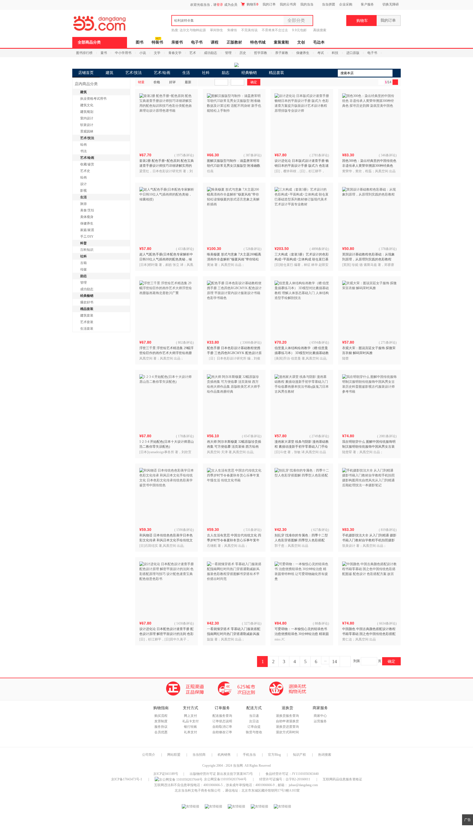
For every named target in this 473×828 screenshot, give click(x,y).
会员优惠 (161, 732)
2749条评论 (320, 436)
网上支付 (190, 716)
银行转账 (190, 727)
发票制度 (161, 721)
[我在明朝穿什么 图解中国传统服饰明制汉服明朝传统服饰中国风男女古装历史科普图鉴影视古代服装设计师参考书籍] (369, 401)
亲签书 (177, 42)
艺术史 (85, 171)
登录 (220, 5)
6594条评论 (320, 342)
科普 (83, 243)
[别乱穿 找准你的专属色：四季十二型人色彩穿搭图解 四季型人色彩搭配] (302, 495)
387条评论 (253, 155)
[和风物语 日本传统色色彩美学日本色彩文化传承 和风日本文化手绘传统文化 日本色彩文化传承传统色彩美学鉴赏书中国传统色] (166, 495)
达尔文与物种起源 (193, 30)
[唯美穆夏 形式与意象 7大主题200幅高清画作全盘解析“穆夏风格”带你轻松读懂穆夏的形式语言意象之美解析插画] (234, 214)
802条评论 (185, 342)
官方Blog (274, 755)
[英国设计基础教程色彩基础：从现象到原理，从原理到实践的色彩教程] (369, 214)
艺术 (192, 53)
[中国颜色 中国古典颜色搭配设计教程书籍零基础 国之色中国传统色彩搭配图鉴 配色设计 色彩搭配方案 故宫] (369, 589)
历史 (243, 53)
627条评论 (320, 530)
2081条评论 (387, 436)
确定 (391, 661)
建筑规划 (86, 112)
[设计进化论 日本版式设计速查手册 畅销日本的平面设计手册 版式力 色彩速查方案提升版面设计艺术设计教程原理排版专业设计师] (302, 120)
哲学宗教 (260, 53)
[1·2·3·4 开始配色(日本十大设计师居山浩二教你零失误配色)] (166, 401)
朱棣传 (232, 30)
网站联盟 (173, 755)
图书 (139, 42)
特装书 (157, 42)
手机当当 (249, 755)
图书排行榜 (84, 53)
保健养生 (302, 53)
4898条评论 (320, 249)
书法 (83, 151)
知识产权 (300, 755)
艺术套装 (86, 322)
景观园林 (86, 131)
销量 (141, 82)
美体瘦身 (86, 217)
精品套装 (276, 73)
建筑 (109, 73)
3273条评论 (252, 623)
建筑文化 (86, 105)
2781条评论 (320, 155)
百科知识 (86, 250)
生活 (186, 73)
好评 (172, 82)
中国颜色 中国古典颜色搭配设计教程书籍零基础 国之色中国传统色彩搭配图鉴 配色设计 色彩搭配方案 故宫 (369, 634)
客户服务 (367, 4)
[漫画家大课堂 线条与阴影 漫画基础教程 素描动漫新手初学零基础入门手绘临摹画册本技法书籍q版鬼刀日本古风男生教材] (302, 401)
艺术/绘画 (162, 73)
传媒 (83, 269)
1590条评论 (184, 530)
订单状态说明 (222, 721)
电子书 (197, 42)
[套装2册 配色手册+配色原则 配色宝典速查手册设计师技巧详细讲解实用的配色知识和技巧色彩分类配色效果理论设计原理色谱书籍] (166, 120)
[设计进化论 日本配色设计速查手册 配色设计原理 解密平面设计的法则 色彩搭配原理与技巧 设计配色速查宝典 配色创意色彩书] (166, 589)
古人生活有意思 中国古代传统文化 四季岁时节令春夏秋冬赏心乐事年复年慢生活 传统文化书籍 (234, 540)
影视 (83, 190)
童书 (103, 53)
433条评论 (185, 249)
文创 (301, 42)
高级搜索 (319, 30)
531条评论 (253, 530)
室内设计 (86, 118)
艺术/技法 (133, 73)
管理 (228, 53)
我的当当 (306, 4)
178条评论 (185, 436)
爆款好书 (86, 302)
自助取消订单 (222, 727)
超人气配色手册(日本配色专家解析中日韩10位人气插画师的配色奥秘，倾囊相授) (166, 259)
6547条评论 (252, 436)
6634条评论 (387, 623)
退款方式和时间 (287, 732)
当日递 (254, 716)
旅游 (83, 204)
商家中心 (320, 716)
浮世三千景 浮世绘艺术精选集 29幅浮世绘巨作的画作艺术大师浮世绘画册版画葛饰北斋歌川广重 (166, 353)
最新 (188, 82)
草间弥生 (216, 30)
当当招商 (199, 755)
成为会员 (230, 5)
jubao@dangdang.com (303, 785)
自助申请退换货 (287, 721)
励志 (225, 73)
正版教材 (234, 42)
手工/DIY (87, 236)
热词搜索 (324, 755)
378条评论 (388, 249)
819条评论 (388, 530)
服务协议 (161, 727)
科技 (335, 53)
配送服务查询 (222, 716)
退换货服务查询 (287, 716)
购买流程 (161, 716)
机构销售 (224, 755)
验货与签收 (254, 732)
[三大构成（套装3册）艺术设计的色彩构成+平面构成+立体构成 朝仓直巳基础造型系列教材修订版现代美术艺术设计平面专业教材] (302, 214)
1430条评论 (184, 623)
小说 (142, 53)
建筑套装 (86, 315)
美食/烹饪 (87, 210)
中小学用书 (123, 53)
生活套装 (86, 328)
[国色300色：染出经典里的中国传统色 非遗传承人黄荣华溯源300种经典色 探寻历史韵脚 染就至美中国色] (369, 120)
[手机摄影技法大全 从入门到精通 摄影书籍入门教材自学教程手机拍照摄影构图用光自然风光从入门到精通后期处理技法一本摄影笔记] (369, 495)
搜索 (397, 73)
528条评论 (253, 249)
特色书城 (258, 42)
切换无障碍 (390, 4)
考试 (320, 53)
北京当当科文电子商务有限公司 (198, 790)
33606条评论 (251, 342)
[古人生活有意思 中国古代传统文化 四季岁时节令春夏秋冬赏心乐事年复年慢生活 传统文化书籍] (234, 495)
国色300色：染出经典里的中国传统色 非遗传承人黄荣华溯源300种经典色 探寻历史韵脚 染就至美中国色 (369, 166)
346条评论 (388, 155)
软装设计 (86, 125)
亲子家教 (281, 53)
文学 (157, 53)
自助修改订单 (222, 732)
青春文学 (174, 53)
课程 (214, 42)
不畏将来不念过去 (275, 30)
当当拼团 (328, 4)
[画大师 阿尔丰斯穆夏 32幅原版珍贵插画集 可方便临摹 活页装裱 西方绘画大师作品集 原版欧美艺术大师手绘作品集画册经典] (234, 401)
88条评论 (321, 623)
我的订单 (269, 4)
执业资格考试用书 (93, 98)
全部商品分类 (89, 42)
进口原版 (352, 53)
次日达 (254, 721)
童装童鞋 (281, 42)
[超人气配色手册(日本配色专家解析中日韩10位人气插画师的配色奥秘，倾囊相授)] (166, 214)
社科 (206, 73)
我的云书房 (288, 4)
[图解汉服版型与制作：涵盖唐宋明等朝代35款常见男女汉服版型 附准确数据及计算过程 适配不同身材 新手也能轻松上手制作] (234, 120)
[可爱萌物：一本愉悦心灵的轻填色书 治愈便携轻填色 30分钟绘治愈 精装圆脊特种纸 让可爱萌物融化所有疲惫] (302, 589)
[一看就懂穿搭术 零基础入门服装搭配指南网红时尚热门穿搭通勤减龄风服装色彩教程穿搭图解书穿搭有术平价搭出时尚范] (234, 589)
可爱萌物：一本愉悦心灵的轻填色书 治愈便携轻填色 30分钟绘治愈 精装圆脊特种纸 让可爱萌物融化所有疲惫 (302, 634)
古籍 (83, 263)
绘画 (83, 144)
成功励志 (210, 53)
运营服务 (320, 721)
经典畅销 (249, 73)
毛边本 (319, 42)
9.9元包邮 (299, 30)
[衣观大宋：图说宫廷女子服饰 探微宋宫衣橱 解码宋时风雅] (369, 308)
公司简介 (148, 755)
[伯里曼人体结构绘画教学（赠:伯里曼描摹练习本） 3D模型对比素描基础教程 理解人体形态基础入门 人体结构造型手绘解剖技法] (302, 308)
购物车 (252, 4)
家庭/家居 (87, 230)
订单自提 (254, 727)
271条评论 (388, 342)
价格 (157, 82)
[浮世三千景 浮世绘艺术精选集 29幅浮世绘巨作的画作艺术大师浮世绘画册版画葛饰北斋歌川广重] (166, 308)
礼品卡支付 (190, 721)
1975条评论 (184, 155)
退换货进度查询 (287, 727)
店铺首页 (86, 73)
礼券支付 (190, 732)
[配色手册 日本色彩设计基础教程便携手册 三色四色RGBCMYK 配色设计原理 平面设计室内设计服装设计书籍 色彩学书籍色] (234, 308)
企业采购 (345, 4)
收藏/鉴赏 (87, 164)
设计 (83, 184)
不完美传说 (249, 30)
